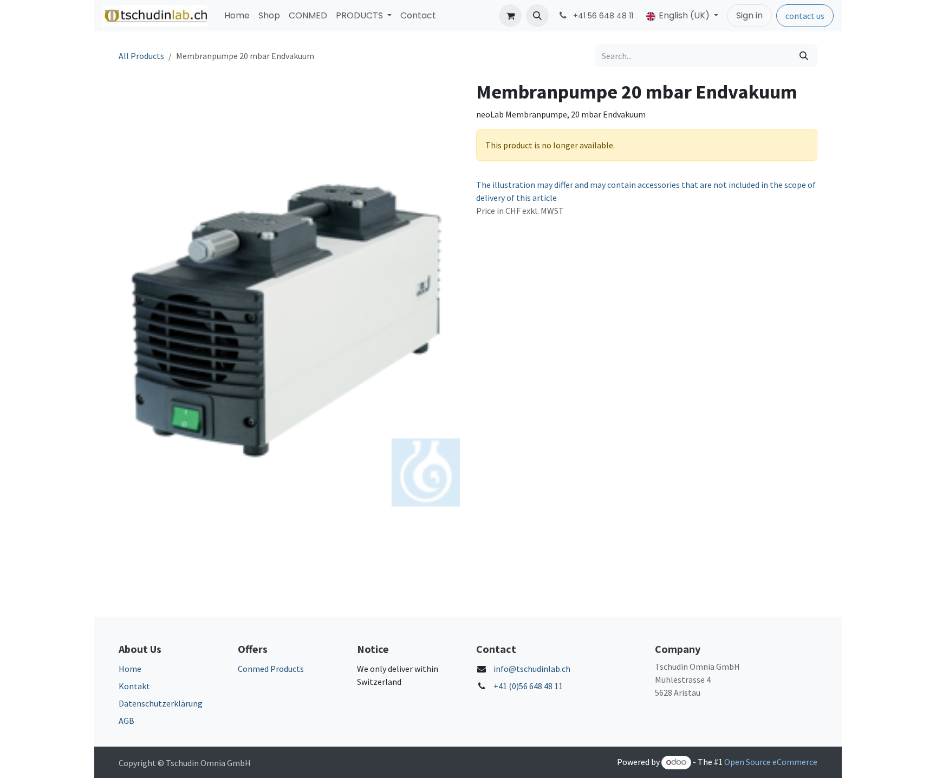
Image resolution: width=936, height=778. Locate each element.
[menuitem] (237, 16)
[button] (537, 15)
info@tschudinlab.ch (531, 668)
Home (130, 668)
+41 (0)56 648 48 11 (528, 686)
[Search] (803, 55)
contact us (804, 15)
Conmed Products (271, 668)
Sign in (749, 15)
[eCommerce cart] (510, 15)
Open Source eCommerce (770, 761)
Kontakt (134, 686)
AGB (126, 720)
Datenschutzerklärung (161, 703)
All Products (141, 55)
